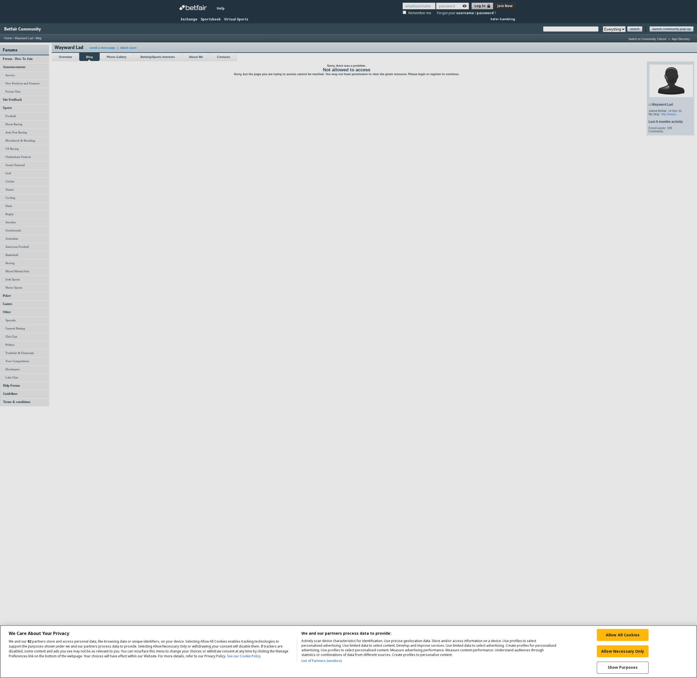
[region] (348, 651)
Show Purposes (623, 667)
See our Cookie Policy (244, 656)
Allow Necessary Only (622, 651)
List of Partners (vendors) (321, 660)
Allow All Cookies (623, 634)
